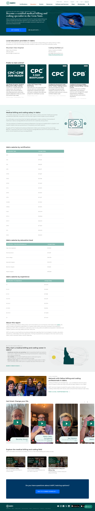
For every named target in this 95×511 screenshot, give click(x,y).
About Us (66, 1)
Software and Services (62, 4)
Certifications (23, 4)
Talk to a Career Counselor (46, 491)
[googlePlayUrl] (75, 506)
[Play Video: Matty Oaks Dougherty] (42, 423)
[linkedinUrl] (69, 506)
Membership (81, 4)
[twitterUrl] (66, 506)
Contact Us (42, 508)
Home (7, 6)
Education (33, 4)
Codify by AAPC (17, 508)
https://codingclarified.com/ (56, 54)
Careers (30, 508)
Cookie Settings (48, 508)
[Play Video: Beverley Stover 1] (17, 422)
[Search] (88, 4)
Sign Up (86, 1)
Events (41, 4)
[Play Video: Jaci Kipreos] (67, 423)
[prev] (85, 402)
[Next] (87, 402)
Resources (49, 4)
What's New (59, 1)
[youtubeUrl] (58, 506)
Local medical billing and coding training (26, 6)
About (13, 508)
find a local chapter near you (58, 391)
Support (72, 1)
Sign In (81, 1)
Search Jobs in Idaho (13, 365)
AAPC (58, 324)
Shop (73, 4)
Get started (15, 30)
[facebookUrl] (63, 506)
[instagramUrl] (61, 506)
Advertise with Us (36, 508)
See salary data (33, 30)
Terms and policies (25, 508)
